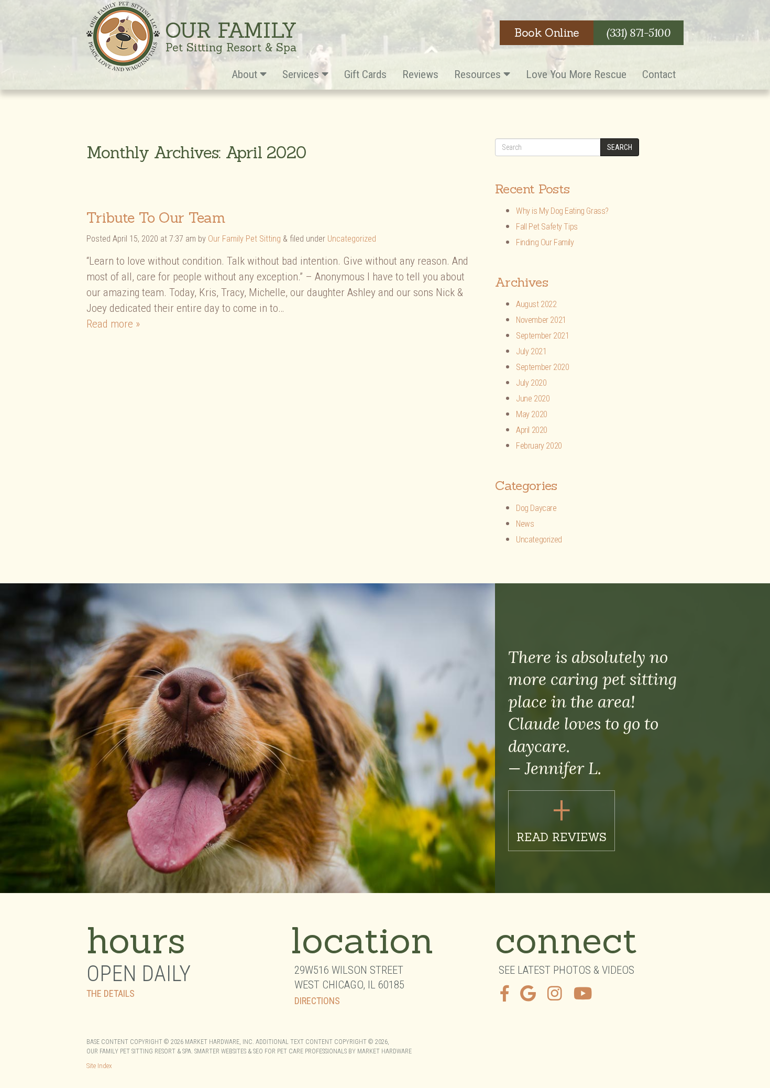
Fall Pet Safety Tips (547, 227)
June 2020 (532, 399)
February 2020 (539, 446)
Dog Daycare (536, 508)
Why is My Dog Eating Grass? (562, 211)
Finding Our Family (545, 242)
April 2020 (531, 430)
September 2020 (542, 367)
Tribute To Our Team (155, 217)
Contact (659, 74)
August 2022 (536, 304)
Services (302, 74)
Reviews (420, 74)
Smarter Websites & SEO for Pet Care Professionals (270, 1051)
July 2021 (531, 351)
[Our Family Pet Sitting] (123, 36)
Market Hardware (384, 1051)
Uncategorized (351, 239)
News (525, 524)
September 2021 (542, 336)
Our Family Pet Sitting (244, 239)
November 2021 (541, 320)
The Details (110, 993)
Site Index (99, 1066)
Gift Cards (365, 74)
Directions (317, 1001)
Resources (478, 74)
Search (619, 147)
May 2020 (531, 414)
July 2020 (531, 383)
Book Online (546, 33)
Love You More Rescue (576, 74)
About (246, 74)
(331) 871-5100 (638, 33)
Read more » (113, 324)
